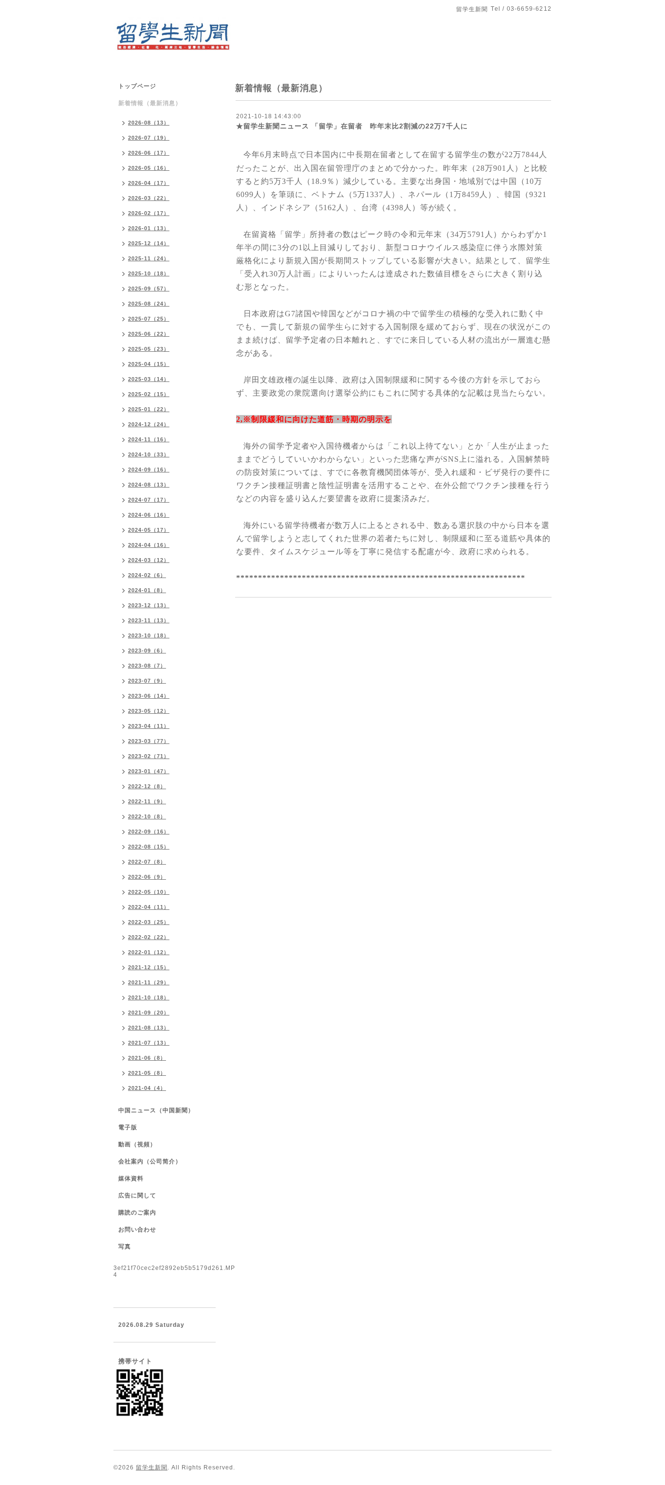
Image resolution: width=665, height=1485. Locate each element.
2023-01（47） (148, 771)
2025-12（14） (148, 243)
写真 (124, 1246)
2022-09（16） (148, 831)
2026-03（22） (148, 198)
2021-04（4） (147, 1088)
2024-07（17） (148, 500)
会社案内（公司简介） (150, 1161)
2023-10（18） (148, 635)
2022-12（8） (147, 786)
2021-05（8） (147, 1073)
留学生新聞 (151, 1467)
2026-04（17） (148, 183)
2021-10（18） (148, 997)
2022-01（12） (148, 952)
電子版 (127, 1127)
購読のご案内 (137, 1212)
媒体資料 (131, 1178)
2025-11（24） (148, 258)
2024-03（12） (148, 560)
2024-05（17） (148, 530)
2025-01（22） (148, 409)
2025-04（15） (148, 364)
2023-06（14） (148, 696)
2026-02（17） (148, 213)
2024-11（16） (148, 439)
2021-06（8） (147, 1058)
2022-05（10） (148, 892)
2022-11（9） (147, 801)
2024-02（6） (147, 575)
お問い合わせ (137, 1229)
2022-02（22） (148, 937)
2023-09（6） (147, 650)
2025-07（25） (148, 319)
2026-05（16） (148, 168)
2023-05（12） (148, 711)
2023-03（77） (148, 741)
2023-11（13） (148, 620)
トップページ (137, 86)
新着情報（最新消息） (150, 103)
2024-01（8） (147, 590)
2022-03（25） (148, 922)
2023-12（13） (148, 605)
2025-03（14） (148, 379)
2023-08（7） (147, 666)
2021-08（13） (148, 1028)
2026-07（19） (148, 138)
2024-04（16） (148, 545)
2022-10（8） (147, 816)
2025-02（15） (148, 394)
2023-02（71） (148, 756)
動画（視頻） (137, 1144)
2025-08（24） (148, 304)
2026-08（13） (148, 123)
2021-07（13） (148, 1043)
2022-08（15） (148, 847)
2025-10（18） (148, 273)
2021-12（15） (148, 967)
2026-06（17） (148, 153)
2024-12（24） (148, 424)
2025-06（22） (148, 334)
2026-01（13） (148, 228)
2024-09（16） (148, 469)
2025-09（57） (148, 288)
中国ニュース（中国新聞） (156, 1110)
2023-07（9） (147, 681)
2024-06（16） (148, 515)
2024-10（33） (148, 454)
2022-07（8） (147, 862)
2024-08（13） (148, 485)
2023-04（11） (148, 726)
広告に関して (137, 1195)
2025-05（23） (148, 349)
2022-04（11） (148, 907)
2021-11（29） (148, 982)
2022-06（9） (147, 877)
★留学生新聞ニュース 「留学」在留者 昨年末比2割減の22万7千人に (355, 126)
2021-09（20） (148, 1012)
